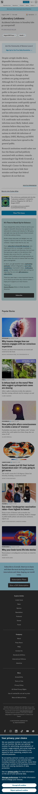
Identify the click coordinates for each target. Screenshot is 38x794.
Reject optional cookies (19, 790)
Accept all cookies (19, 785)
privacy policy (13, 772)
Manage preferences (10, 777)
